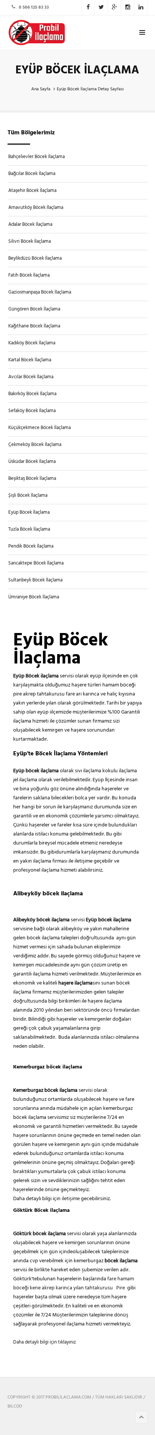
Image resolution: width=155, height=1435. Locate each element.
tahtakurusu (99, 1288)
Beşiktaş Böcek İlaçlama (32, 478)
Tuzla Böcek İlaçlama (29, 529)
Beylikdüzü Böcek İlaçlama (35, 258)
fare (112, 1279)
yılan (79, 1288)
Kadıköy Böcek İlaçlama (31, 343)
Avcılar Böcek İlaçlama (30, 376)
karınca (64, 1288)
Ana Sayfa (40, 89)
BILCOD (15, 1406)
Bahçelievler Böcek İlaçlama (36, 156)
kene (36, 1288)
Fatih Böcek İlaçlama (29, 275)
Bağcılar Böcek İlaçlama (31, 173)
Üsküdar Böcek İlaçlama (32, 461)
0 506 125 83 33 (34, 7)
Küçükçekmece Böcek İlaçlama (39, 427)
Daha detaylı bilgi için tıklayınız (44, 1342)
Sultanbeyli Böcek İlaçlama (35, 580)
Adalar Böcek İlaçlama (30, 224)
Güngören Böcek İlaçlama (34, 309)
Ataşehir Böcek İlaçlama (32, 190)
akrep (49, 1288)
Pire (121, 1288)
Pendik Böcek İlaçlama (30, 546)
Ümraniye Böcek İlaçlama (33, 597)
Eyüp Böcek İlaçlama (29, 512)
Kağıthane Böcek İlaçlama (34, 326)
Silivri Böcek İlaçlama (29, 241)
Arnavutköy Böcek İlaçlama (35, 207)
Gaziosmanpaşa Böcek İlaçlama (39, 292)
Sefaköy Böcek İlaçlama (32, 410)
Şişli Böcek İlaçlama (27, 495)
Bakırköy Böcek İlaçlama (32, 393)
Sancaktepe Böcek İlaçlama (36, 563)
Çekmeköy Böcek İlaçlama (34, 444)
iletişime (71, 1199)
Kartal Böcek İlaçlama (29, 360)
